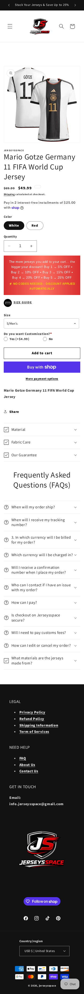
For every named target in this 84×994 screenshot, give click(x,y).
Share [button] (14, 411)
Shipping (9, 194)
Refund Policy (31, 718)
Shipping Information (38, 725)
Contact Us (28, 771)
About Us (27, 764)
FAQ (22, 758)
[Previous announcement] (9, 5)
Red (35, 225)
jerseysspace (47, 985)
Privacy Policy (32, 712)
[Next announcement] (75, 5)
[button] (9, 26)
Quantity (10, 236)
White (14, 225)
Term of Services (34, 731)
